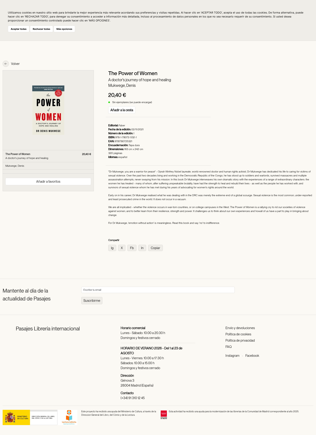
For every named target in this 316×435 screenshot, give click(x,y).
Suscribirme (91, 301)
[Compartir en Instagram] (113, 247)
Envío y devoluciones (240, 328)
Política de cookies (238, 334)
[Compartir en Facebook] (132, 247)
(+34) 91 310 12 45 (133, 398)
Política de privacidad (240, 340)
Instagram (232, 356)
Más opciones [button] (64, 29)
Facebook (252, 356)
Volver (15, 64)
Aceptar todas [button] (18, 29)
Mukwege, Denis (122, 85)
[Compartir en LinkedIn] (143, 247)
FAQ (228, 347)
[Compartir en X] (122, 247)
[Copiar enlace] (156, 247)
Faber (122, 125)
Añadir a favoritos (48, 181)
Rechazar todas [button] (41, 29)
